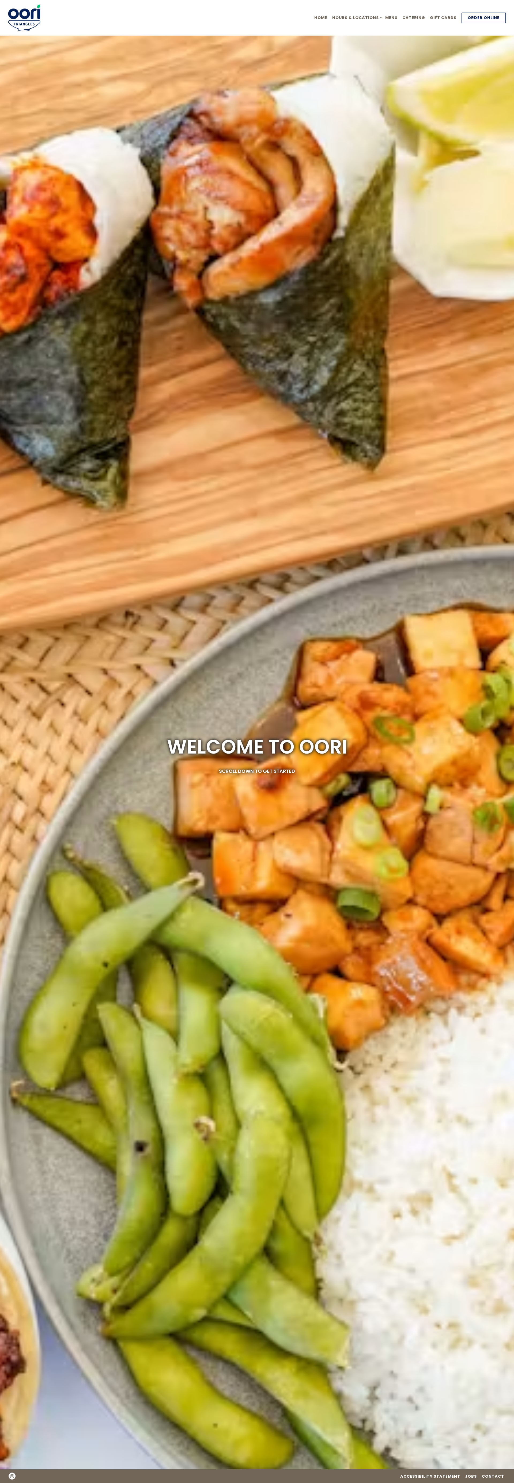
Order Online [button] (484, 17)
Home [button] (320, 17)
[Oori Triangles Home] (29, 17)
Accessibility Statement (430, 1476)
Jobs (471, 1476)
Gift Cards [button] (443, 17)
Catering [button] (413, 17)
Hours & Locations (356, 17)
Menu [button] (391, 17)
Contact (493, 1476)
